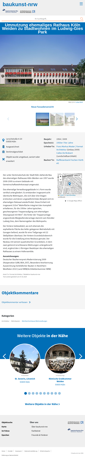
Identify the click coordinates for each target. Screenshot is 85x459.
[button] (77, 119)
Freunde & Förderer (40, 435)
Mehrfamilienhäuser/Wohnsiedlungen (34, 321)
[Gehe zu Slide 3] (33, 393)
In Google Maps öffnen (74, 201)
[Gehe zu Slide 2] (29, 393)
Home (3, 451)
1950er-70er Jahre (64, 142)
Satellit (77, 175)
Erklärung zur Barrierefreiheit (10, 455)
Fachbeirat (36, 431)
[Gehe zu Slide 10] (59, 393)
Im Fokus (6, 431)
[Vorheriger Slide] (4, 356)
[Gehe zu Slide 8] (52, 393)
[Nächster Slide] (80, 356)
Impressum (18, 451)
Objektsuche (7, 422)
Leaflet (61, 195)
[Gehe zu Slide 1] (25, 393)
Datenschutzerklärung (30, 451)
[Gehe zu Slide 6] (44, 393)
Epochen (5, 435)
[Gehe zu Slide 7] (48, 393)
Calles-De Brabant (64, 153)
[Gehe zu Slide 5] (40, 393)
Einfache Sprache (45, 451)
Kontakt (10, 451)
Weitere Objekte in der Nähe (41, 404)
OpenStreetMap (71, 195)
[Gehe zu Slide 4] (37, 393)
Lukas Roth (79, 102)
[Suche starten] (81, 18)
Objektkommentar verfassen (15, 302)
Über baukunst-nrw (40, 426)
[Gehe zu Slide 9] (55, 393)
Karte (4, 426)
